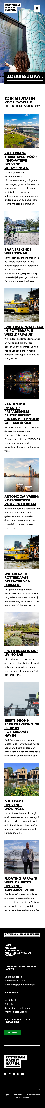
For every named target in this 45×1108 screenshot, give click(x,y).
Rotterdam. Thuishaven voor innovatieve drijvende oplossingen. (20, 161)
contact (10, 955)
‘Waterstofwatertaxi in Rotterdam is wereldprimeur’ (24, 330)
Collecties (9, 1004)
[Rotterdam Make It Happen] (13, 8)
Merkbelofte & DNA (15, 980)
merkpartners (13, 950)
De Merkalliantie (13, 976)
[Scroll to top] (40, 1089)
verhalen (10, 948)
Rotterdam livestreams (17, 1008)
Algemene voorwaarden (14, 1095)
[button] (37, 8)
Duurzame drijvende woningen (14, 805)
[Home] (22, 1061)
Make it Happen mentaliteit (19, 984)
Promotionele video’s (16, 1011)
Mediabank (10, 1000)
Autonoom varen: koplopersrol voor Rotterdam (21, 500)
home (7, 945)
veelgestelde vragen (17, 953)
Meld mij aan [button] (12, 1032)
